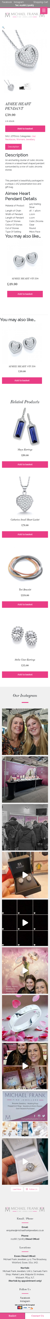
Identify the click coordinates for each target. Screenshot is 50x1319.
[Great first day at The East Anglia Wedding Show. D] (25, 779)
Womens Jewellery (25, 139)
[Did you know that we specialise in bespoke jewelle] (25, 1018)
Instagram (25, 1301)
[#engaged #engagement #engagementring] (25, 1161)
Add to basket (25, 128)
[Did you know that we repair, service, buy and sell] (25, 923)
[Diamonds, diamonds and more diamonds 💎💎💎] (25, 875)
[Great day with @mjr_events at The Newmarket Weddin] (25, 827)
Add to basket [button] (25, 294)
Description (13, 146)
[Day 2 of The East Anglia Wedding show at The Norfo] (25, 732)
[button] (3, 27)
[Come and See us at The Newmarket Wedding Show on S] (25, 970)
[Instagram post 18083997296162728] (25, 1114)
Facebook (25, 1298)
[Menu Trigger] (43, 10)
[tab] (13, 147)
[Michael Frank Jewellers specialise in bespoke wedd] (25, 1066)
